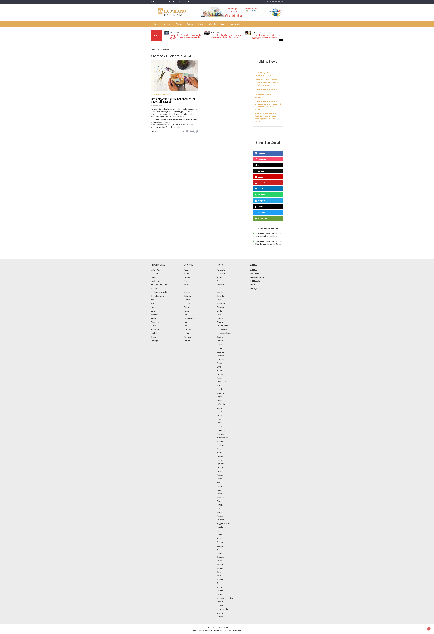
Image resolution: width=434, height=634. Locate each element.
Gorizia (220, 389)
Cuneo (219, 363)
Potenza (187, 329)
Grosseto (220, 393)
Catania (220, 340)
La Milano (154, 2)
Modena (220, 445)
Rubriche (254, 285)
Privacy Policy (255, 288)
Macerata (221, 430)
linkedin (261, 189)
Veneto (154, 288)
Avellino (220, 292)
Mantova (220, 434)
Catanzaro (188, 333)
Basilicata (155, 329)
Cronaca (167, 24)
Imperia (220, 396)
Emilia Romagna (157, 296)
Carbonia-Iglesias (224, 333)
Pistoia (220, 505)
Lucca (219, 426)
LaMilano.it (235, 24)
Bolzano (220, 314)
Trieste (187, 292)
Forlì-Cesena (222, 382)
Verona (220, 605)
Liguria (153, 277)
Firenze (187, 299)
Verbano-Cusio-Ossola (226, 598)
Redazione (163, 2)
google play (262, 218)
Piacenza (220, 497)
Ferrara (220, 374)
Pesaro (220, 490)
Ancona (187, 303)
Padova (220, 475)
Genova (187, 277)
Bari (185, 326)
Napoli (186, 322)
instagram (262, 159)
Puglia (153, 326)
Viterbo (220, 616)
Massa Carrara (222, 437)
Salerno (220, 542)
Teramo (220, 568)
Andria (219, 277)
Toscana (154, 299)
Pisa (218, 501)
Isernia (219, 400)
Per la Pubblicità (174, 2)
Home (156, 24)
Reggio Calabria (223, 523)
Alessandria (221, 273)
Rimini (219, 534)
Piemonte (155, 273)
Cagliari (187, 340)
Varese (219, 594)
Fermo (219, 370)
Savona (220, 549)
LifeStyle (212, 24)
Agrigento (221, 270)
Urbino (220, 590)
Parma (219, 478)
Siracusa (220, 557)
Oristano (220, 471)
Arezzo (220, 281)
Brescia (220, 318)
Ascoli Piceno (222, 285)
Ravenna (220, 520)
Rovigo (220, 538)
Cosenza (220, 352)
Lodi (219, 423)
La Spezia (221, 404)
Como (219, 348)
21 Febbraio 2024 (157, 106)
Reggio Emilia (222, 527)
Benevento (221, 303)
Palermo (187, 337)
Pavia (219, 482)
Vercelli (220, 602)
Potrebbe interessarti (160, 94)
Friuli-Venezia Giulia (159, 292)
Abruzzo (154, 314)
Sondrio (220, 561)
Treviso (220, 583)
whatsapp (261, 195)
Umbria (154, 307)
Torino (186, 273)
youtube (261, 177)
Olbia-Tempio (222, 467)
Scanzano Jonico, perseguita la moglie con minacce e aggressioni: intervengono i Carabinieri (267, 37)
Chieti (219, 344)
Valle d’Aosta (156, 270)
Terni (219, 572)
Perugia (187, 307)
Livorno (220, 419)
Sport (223, 24)
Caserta (220, 337)
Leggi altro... (155, 131)
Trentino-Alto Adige (159, 285)
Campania (155, 322)
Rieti (219, 531)
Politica (179, 24)
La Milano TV (186, 2)
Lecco (219, 415)
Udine (219, 587)
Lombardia (155, 281)
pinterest (261, 183)
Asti (218, 288)
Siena (219, 553)
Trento (187, 285)
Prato (219, 512)
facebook (261, 153)
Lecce (219, 411)
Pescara (220, 493)
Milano (186, 281)
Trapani (220, 579)
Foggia (219, 378)
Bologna (187, 296)
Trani (219, 575)
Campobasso (189, 318)
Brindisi (220, 322)
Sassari (220, 546)
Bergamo (220, 307)
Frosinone (221, 385)
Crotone (220, 359)
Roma (186, 311)
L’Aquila (187, 314)
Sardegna (155, 340)
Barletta (220, 296)
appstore (261, 212)
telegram (261, 201)
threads (261, 171)
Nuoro (219, 460)
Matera (220, 441)
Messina (220, 452)
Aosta (186, 270)
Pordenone (221, 508)
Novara (220, 456)
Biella (219, 311)
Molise (153, 318)
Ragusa (220, 516)
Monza (219, 449)
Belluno (220, 299)
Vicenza (220, 613)
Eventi (200, 24)
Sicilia (153, 337)
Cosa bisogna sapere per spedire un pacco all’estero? (173, 100)
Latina (219, 408)
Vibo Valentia (222, 609)
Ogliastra (220, 464)
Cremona (220, 355)
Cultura (190, 24)
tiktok (260, 206)
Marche (154, 303)
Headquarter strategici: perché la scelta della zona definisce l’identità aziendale (267, 82)
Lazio (153, 311)
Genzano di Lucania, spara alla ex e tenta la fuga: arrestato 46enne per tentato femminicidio (227, 37)
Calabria (154, 333)
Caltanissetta (222, 326)
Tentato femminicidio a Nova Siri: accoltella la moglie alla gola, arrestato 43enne (186, 36)
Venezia (187, 288)
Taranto (220, 564)
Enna (219, 367)
